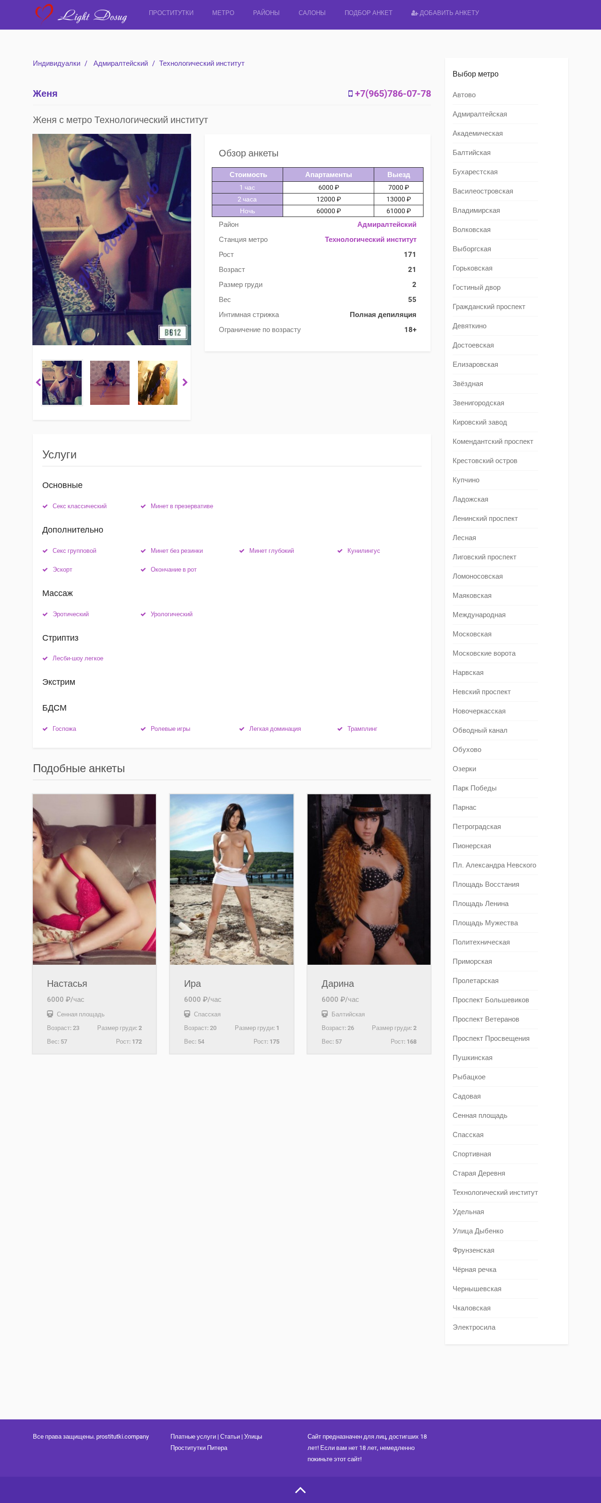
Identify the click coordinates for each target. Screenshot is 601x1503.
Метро (223, 12)
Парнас (465, 807)
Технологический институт (202, 63)
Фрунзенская (473, 1250)
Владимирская (476, 210)
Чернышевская (477, 1289)
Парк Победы (475, 788)
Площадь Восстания (486, 884)
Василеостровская (483, 191)
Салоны (312, 12)
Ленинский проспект (485, 518)
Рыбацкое (469, 1077)
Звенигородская (478, 403)
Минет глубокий (271, 550)
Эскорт (62, 569)
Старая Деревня (479, 1173)
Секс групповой (74, 550)
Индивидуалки (56, 63)
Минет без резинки (177, 550)
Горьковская (473, 268)
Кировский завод (480, 422)
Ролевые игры (170, 728)
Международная (479, 615)
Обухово (467, 749)
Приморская (472, 961)
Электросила (474, 1327)
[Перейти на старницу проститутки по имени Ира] (231, 879)
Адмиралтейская (480, 114)
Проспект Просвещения (491, 1038)
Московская (472, 634)
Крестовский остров (485, 461)
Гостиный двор (477, 287)
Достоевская (473, 345)
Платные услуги (193, 1436)
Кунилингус (363, 550)
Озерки (464, 769)
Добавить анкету (448, 12)
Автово (464, 95)
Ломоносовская (478, 576)
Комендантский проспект (493, 441)
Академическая (478, 133)
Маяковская (472, 595)
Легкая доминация (275, 728)
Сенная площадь (480, 1115)
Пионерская (472, 846)
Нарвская (468, 672)
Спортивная (472, 1154)
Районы (266, 12)
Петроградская (477, 826)
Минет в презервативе (182, 506)
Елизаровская (475, 364)
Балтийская (472, 152)
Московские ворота (484, 653)
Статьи (230, 1436)
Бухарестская (475, 172)
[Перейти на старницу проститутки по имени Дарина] (369, 879)
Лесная (464, 538)
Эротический (71, 614)
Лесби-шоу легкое (78, 658)
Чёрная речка (474, 1269)
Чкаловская (472, 1308)
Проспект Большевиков (491, 1000)
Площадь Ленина (481, 903)
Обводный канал (480, 730)
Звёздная (468, 384)
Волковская (472, 229)
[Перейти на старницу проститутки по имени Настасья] (94, 879)
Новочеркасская (479, 711)
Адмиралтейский (120, 63)
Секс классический (80, 506)
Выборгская (472, 249)
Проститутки (171, 12)
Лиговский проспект (484, 557)
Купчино (466, 480)
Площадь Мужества (485, 923)
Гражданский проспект (489, 306)
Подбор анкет (369, 12)
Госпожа (64, 728)
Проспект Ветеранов (486, 1019)
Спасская (468, 1135)
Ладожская (470, 499)
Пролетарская (476, 980)
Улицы (253, 1436)
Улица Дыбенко (478, 1231)
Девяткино (469, 326)
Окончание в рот (174, 569)
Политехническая (481, 942)
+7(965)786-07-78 (393, 93)
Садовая (467, 1096)
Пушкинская (473, 1058)
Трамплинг (362, 728)
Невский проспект (482, 692)
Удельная (468, 1212)
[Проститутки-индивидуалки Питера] (86, 21)
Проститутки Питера (198, 1447)
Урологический (172, 614)
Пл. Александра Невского (494, 865)
